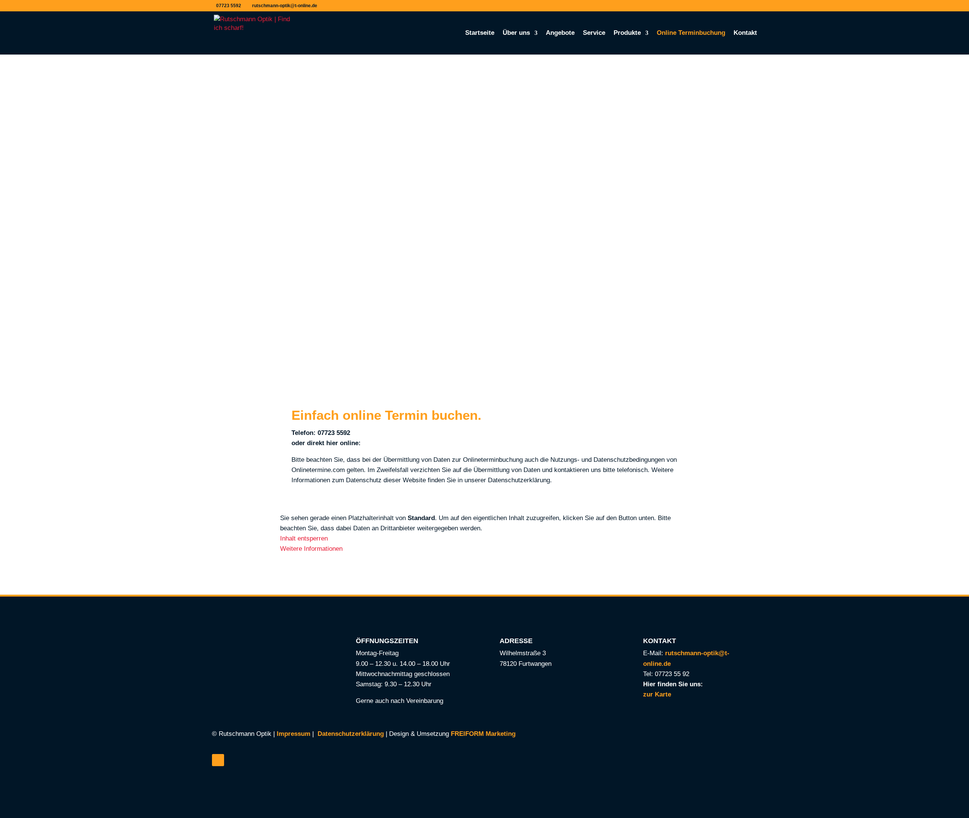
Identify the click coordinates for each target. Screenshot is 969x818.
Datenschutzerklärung (351, 733)
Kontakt (745, 33)
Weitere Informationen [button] (311, 548)
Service (594, 33)
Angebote (560, 33)
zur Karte (657, 694)
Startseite (479, 33)
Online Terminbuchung (691, 33)
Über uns (516, 33)
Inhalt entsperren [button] (304, 538)
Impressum (293, 733)
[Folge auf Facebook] (218, 760)
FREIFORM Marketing (483, 733)
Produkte (627, 33)
